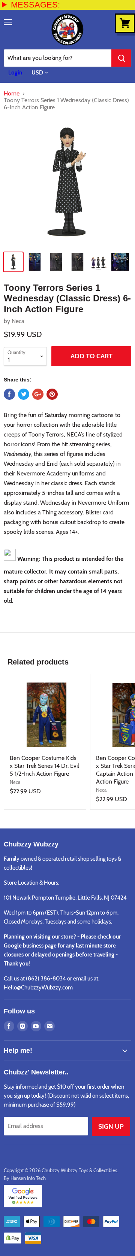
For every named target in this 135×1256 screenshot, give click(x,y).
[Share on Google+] (38, 394)
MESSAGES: (35, 4)
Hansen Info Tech (28, 1178)
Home (12, 93)
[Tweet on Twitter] (23, 394)
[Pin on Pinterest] (52, 394)
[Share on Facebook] (9, 394)
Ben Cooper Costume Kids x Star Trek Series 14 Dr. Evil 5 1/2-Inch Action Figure (44, 765)
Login (15, 72)
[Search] (121, 58)
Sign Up (111, 1126)
